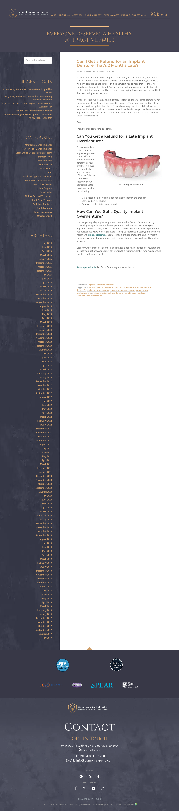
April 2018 (47, 602)
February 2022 (44, 420)
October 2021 (45, 436)
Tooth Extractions (43, 212)
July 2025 (47, 274)
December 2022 (44, 381)
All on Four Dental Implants (38, 148)
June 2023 (47, 357)
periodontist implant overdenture (107, 293)
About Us (64, 15)
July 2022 (47, 401)
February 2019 (44, 562)
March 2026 (46, 255)
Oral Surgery (45, 188)
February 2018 (44, 610)
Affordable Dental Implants (38, 144)
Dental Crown (45, 156)
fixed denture (129, 287)
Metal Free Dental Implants (38, 180)
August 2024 (45, 306)
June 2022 (47, 405)
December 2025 (44, 262)
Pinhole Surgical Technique (38, 196)
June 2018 (47, 594)
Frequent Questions (133, 15)
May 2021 (47, 456)
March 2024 (46, 322)
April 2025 (47, 282)
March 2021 (46, 464)
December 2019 (44, 523)
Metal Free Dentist (42, 184)
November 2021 (44, 432)
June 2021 (47, 452)
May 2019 (47, 551)
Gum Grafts (46, 168)
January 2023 (45, 377)
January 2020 (45, 519)
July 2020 (47, 495)
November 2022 (44, 385)
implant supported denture (122, 290)
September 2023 (44, 345)
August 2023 (45, 349)
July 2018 (47, 590)
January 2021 (45, 472)
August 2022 (45, 397)
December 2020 (44, 476)
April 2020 (47, 507)
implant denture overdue (98, 290)
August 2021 (45, 444)
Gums (49, 172)
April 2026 (47, 251)
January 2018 (45, 614)
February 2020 (44, 515)
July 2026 (47, 243)
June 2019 (47, 547)
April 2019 (47, 555)
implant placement (97, 234)
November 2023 (44, 337)
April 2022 (47, 412)
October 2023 (45, 341)
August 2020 (45, 491)
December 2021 (44, 428)
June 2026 (47, 247)
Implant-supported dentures (101, 284)
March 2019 (46, 558)
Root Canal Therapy (42, 200)
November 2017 (44, 622)
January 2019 (45, 566)
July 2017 (47, 637)
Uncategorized (44, 215)
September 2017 (44, 630)
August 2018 (45, 586)
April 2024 (47, 318)
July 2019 (47, 543)
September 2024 (44, 302)
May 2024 (47, 314)
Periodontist (45, 192)
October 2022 (45, 389)
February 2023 (44, 373)
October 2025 (45, 266)
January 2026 (45, 258)
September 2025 (44, 270)
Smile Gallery (93, 15)
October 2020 (45, 483)
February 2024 (44, 326)
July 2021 (47, 448)
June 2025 (47, 278)
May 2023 (47, 361)
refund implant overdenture (89, 295)
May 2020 (47, 503)
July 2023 (47, 353)
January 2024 (45, 330)
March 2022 (46, 416)
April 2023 (47, 365)
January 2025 (45, 290)
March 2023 (46, 369)
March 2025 (46, 286)
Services (77, 15)
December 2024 (44, 294)
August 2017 (45, 633)
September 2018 (44, 582)
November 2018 (44, 574)
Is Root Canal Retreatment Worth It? (34, 110)
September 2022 (44, 393)
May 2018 (47, 598)
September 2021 (44, 440)
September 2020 (44, 487)
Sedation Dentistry (42, 204)
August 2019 (45, 539)
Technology (111, 15)
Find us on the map (90, 750)
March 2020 (46, 511)
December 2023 (44, 333)
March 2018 (46, 606)
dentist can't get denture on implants (105, 287)
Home (53, 15)
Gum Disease (45, 164)
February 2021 (44, 468)
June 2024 (47, 310)
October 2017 (45, 626)
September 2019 (44, 535)
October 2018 (45, 578)
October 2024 (45, 298)
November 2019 (44, 527)
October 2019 (45, 531)
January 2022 (45, 424)
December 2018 (44, 570)
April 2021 (47, 460)
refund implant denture (134, 293)
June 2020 (47, 499)
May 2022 (47, 408)
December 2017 (44, 618)
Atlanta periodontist (87, 267)
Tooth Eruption (44, 208)
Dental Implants (44, 160)
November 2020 (44, 480)
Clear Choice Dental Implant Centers (34, 152)
